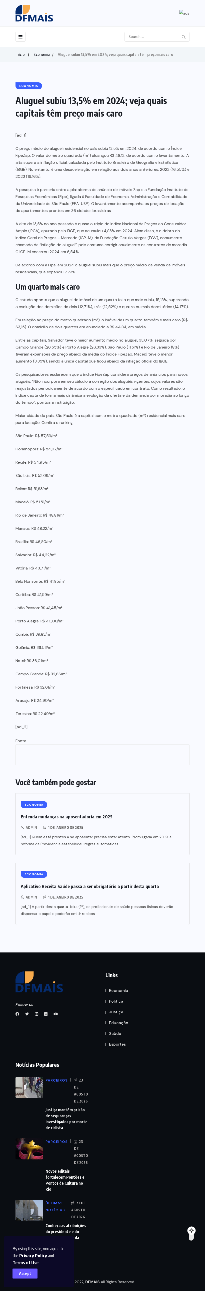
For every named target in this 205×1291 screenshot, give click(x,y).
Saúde (115, 1033)
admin (31, 827)
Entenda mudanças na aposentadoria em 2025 (66, 816)
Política (116, 1001)
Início (20, 54)
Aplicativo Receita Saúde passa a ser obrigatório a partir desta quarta (90, 886)
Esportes (117, 1044)
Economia (42, 54)
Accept (25, 1273)
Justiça (116, 1012)
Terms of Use (25, 1262)
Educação (118, 1022)
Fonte (21, 740)
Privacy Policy (33, 1255)
